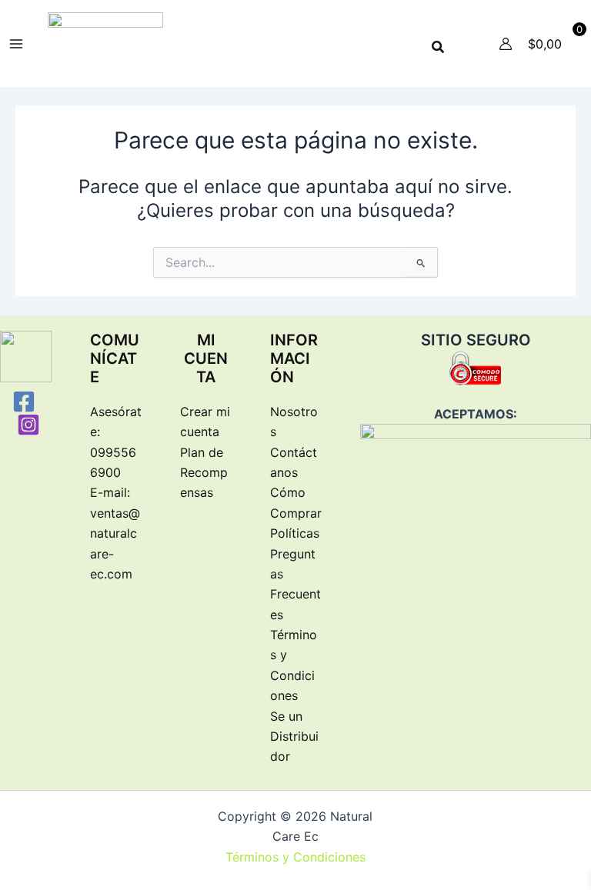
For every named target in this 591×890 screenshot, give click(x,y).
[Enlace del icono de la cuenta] (506, 44)
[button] (439, 47)
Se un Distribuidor (294, 736)
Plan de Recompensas (204, 473)
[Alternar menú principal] (16, 43)
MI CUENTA (206, 358)
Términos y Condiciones (295, 857)
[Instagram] (28, 424)
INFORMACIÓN (294, 358)
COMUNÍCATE (114, 358)
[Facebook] (23, 401)
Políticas (294, 533)
